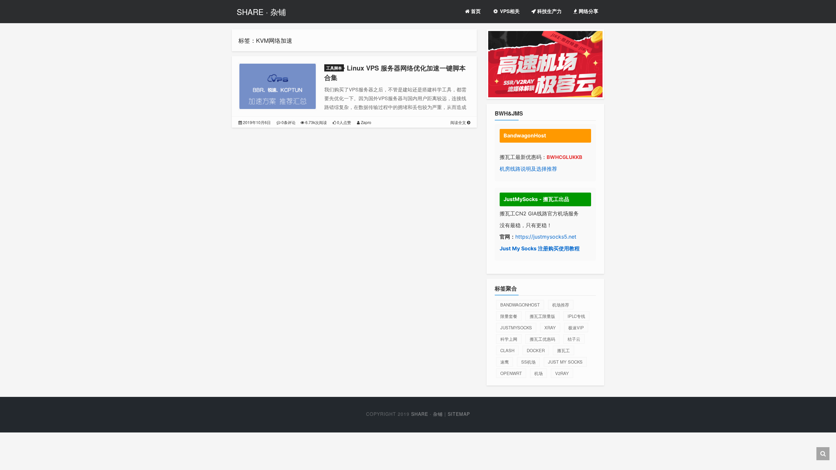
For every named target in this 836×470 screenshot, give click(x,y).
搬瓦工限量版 (542, 316)
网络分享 (587, 11)
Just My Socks (565, 362)
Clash (507, 350)
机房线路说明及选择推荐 (528, 168)
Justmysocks (516, 327)
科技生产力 (549, 11)
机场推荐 (560, 305)
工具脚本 (334, 68)
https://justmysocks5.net (545, 236)
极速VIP (576, 327)
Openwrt (511, 373)
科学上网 (508, 339)
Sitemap (459, 414)
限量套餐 (508, 316)
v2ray (562, 373)
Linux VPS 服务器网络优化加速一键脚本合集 (395, 72)
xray (550, 327)
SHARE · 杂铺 (261, 11)
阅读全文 (458, 122)
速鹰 (504, 362)
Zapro (365, 122)
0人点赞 (343, 122)
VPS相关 (509, 11)
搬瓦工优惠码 (542, 339)
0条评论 (288, 122)
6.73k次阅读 (315, 122)
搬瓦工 (563, 350)
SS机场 (528, 362)
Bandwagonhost (520, 305)
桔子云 (574, 339)
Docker (536, 350)
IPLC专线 (576, 316)
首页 (475, 11)
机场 (538, 373)
